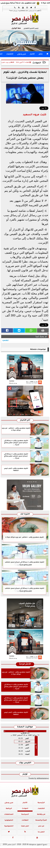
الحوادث (36, 63)
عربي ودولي (21, 54)
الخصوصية (8, 826)
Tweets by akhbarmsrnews (38, 778)
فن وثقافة (41, 814)
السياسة (25, 814)
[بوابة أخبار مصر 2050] (25, 401)
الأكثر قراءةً (25, 664)
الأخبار (32, 54)
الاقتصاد (9, 54)
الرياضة (9, 808)
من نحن (41, 826)
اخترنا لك (25, 514)
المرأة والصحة (41, 820)
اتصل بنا (41, 832)
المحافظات (8, 814)
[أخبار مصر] (25, 40)
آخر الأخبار (25, 420)
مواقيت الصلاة (25, 727)
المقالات (25, 820)
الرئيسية (41, 803)
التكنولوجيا (9, 820)
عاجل (41, 54)
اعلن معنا (25, 826)
